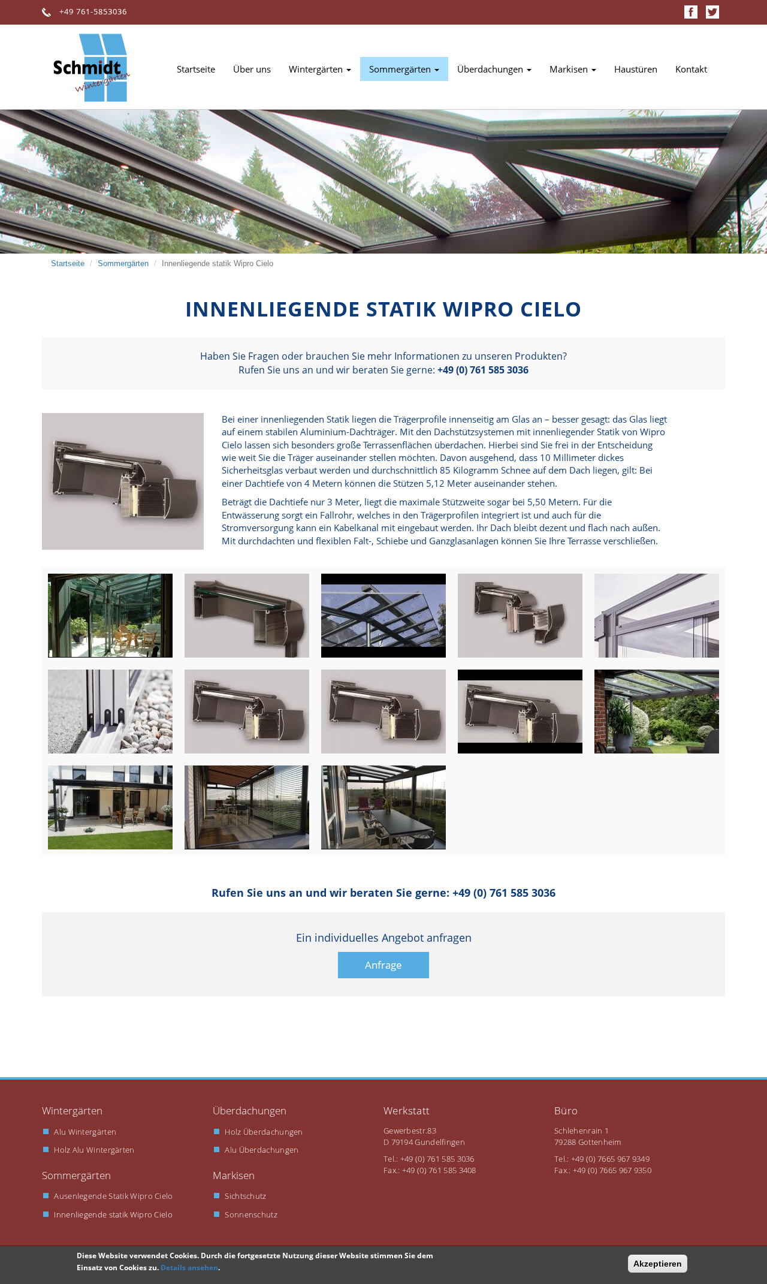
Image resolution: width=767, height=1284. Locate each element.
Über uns (252, 69)
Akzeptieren (657, 1263)
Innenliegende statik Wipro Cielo (113, 1214)
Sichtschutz (245, 1195)
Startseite (196, 69)
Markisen (569, 69)
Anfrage (383, 965)
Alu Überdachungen (261, 1149)
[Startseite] (96, 68)
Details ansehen (189, 1267)
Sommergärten (401, 69)
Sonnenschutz (251, 1214)
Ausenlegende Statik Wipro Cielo (113, 1195)
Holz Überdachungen (264, 1131)
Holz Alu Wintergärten (94, 1149)
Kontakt (691, 69)
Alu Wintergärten (85, 1131)
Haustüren (635, 69)
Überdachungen (491, 69)
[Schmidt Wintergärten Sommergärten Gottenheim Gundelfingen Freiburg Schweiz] (123, 481)
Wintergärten (317, 69)
